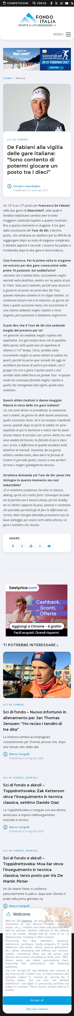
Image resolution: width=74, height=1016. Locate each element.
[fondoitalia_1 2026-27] (37, 59)
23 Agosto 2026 (34, 758)
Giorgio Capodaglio (26, 186)
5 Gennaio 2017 (38, 190)
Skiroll (32, 777)
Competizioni (18, 3)
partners (27, 920)
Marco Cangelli (19, 754)
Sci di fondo (17, 139)
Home (7, 78)
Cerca (41, 3)
